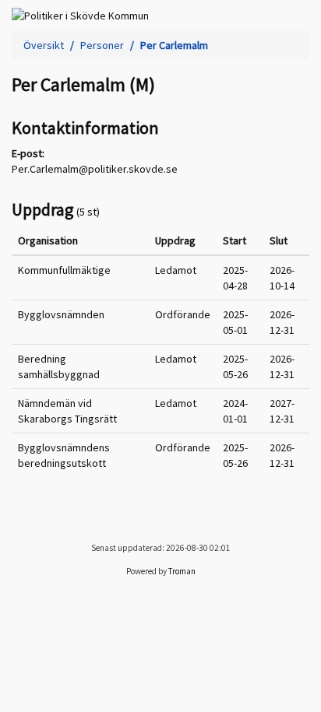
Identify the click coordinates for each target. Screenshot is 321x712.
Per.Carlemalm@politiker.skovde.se (95, 169)
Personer (102, 45)
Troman (182, 571)
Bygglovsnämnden (61, 314)
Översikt (43, 45)
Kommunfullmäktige (64, 270)
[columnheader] (80, 240)
